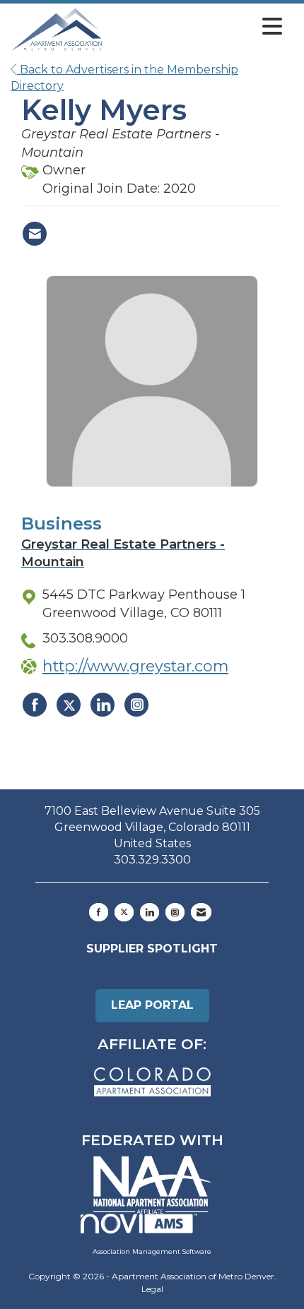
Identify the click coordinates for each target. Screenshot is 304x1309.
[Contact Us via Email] (201, 912)
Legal (152, 1289)
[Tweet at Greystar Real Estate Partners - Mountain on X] (68, 704)
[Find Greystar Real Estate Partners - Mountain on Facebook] (34, 704)
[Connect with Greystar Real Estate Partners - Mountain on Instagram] (136, 704)
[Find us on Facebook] (98, 912)
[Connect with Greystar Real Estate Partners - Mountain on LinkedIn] (102, 704)
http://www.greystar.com (135, 666)
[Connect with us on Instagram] (175, 912)
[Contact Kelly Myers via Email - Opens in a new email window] (34, 233)
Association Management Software (152, 1251)
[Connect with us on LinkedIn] (149, 912)
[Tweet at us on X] (124, 912)
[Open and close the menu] (196, 27)
